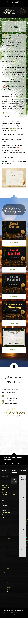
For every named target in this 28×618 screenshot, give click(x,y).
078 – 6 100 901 (9, 400)
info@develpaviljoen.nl (14, 2)
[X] (9, 464)
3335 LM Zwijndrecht (11, 398)
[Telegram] (18, 464)
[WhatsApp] (15, 464)
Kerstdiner (14, 243)
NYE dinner (14, 350)
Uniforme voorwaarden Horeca (6, 512)
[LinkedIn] (12, 464)
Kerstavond (14, 323)
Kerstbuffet (14, 269)
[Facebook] (5, 464)
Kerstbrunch (14, 296)
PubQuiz (9, 538)
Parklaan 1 (8, 396)
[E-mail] (21, 464)
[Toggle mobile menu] (25, 15)
